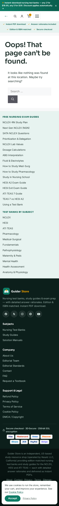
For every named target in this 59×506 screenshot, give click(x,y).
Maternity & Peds (12, 255)
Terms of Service (12, 406)
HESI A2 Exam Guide (14, 182)
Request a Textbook (14, 381)
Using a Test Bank (13, 204)
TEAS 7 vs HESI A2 (13, 199)
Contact (7, 370)
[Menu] (37, 16)
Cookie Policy (10, 411)
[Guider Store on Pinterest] (30, 314)
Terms (37, 479)
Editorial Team (11, 360)
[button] (15, 16)
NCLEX (7, 217)
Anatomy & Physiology (15, 272)
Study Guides (10, 334)
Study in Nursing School (16, 177)
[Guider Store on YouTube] (38, 314)
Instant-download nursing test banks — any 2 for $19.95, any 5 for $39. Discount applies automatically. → (27, 5)
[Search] (13, 99)
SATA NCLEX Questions (16, 133)
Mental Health (10, 261)
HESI (5, 222)
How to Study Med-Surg (16, 166)
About (9, 479)
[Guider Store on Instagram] (22, 314)
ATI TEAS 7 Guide (12, 193)
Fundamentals (11, 244)
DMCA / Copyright (13, 416)
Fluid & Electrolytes (13, 160)
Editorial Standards (13, 365)
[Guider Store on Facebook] (6, 314)
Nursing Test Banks (14, 329)
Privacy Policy (11, 401)
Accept (12, 498)
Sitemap (47, 479)
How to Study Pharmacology (19, 171)
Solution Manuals (12, 340)
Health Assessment (13, 266)
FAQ (5, 375)
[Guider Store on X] (14, 314)
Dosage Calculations (14, 149)
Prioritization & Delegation (17, 138)
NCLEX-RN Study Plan (15, 122)
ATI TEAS (8, 228)
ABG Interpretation (13, 155)
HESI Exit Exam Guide (15, 188)
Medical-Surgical (12, 239)
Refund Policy (10, 396)
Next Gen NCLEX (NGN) (16, 127)
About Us (8, 355)
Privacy (28, 479)
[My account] (22, 16)
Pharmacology (11, 233)
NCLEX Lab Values (13, 144)
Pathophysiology (12, 250)
